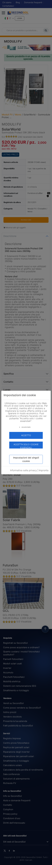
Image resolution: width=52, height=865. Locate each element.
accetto (26, 435)
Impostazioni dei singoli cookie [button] (26, 459)
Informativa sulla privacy (23, 470)
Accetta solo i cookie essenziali (26, 446)
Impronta (43, 470)
